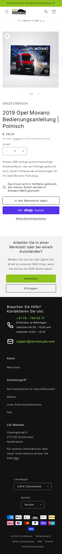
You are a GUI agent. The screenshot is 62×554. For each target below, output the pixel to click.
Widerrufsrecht (43, 536)
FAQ (9, 412)
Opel (36, 20)
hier (16, 458)
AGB (40, 541)
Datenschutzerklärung (23, 541)
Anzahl (6, 144)
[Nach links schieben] (23, 94)
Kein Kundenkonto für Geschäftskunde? (31, 388)
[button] (7, 11)
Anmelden (31, 278)
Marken (27, 20)
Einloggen (31, 288)
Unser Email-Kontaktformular (24, 404)
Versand (17, 139)
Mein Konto (13, 367)
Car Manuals (26, 536)
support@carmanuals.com (35, 341)
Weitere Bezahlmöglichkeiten (31, 218)
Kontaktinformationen (33, 546)
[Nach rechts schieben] (38, 94)
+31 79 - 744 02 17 (30, 318)
